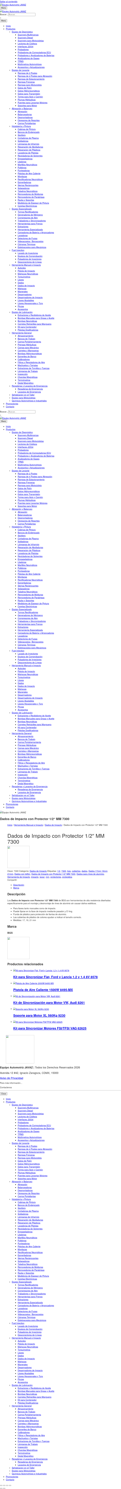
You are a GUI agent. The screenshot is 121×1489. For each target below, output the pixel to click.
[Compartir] (7, 1485)
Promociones (12, 403)
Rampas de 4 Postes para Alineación (35, 76)
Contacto (10, 406)
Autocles (22, 267)
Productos (10, 28)
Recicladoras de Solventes (30, 155)
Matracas (22, 288)
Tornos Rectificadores (28, 211)
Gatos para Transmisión (29, 93)
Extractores (23, 226)
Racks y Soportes (26, 199)
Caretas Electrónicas (27, 205)
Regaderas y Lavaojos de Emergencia (30, 385)
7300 (63, 870)
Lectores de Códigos (27, 43)
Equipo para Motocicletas (23, 397)
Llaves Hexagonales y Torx (30, 303)
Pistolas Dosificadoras (28, 329)
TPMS (20, 61)
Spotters (22, 135)
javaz (42, 876)
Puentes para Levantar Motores (32, 102)
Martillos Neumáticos (27, 164)
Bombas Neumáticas (27, 320)
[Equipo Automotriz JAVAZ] (13, 10)
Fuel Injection (18, 250)
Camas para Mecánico (28, 347)
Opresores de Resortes (29, 120)
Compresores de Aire (28, 217)
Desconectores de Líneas (30, 261)
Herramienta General (22, 332)
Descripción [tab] (18, 884)
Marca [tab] (16, 887)
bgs (69, 870)
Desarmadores (25, 294)
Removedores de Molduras (30, 194)
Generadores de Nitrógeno (30, 214)
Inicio (8, 25)
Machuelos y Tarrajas (28, 365)
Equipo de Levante (20, 70)
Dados (21, 282)
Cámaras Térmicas (26, 244)
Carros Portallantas (27, 123)
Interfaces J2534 (25, 46)
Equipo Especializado (22, 208)
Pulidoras (22, 167)
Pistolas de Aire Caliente (29, 173)
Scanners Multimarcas (28, 34)
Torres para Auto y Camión (30, 96)
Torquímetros (24, 276)
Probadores (23, 49)
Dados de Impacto (26, 285)
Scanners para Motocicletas (31, 40)
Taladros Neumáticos (27, 191)
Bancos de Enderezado (29, 132)
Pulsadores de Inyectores (29, 259)
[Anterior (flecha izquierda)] (1, 1488)
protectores (55, 876)
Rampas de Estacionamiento (31, 78)
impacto (35, 876)
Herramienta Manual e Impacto (26, 264)
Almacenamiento (25, 335)
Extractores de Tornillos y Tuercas (33, 368)
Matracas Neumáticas (28, 273)
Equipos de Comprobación (30, 256)
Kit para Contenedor (27, 326)
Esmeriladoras (24, 182)
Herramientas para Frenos (30, 223)
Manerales (23, 291)
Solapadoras (24, 188)
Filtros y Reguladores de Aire (31, 362)
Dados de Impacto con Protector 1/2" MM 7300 (53, 873)
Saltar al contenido (8, 1)
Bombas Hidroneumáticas (30, 353)
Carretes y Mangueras (28, 350)
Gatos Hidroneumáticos (29, 90)
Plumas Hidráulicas (27, 99)
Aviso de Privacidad (11, 1078)
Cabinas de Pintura (27, 129)
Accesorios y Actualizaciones (31, 67)
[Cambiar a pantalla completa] (4, 1485)
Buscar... (4, 14)
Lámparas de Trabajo (28, 371)
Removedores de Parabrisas (31, 197)
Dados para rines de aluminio (90, 873)
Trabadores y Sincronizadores (32, 220)
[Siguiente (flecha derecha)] (4, 1488)
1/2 (58, 870)
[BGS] (18, 856)
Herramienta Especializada (30, 229)
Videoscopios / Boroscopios (30, 241)
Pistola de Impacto (26, 270)
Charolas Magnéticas (27, 377)
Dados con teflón (22, 873)
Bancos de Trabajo (26, 338)
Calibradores (24, 359)
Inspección (23, 374)
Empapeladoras (25, 158)
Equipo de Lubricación (22, 312)
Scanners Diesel (25, 37)
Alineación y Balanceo (22, 108)
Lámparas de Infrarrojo (28, 143)
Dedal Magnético (25, 382)
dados (84, 870)
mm (47, 876)
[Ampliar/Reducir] (1, 1485)
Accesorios (23, 309)
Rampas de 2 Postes (27, 73)
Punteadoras (24, 170)
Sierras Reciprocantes (28, 185)
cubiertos (76, 870)
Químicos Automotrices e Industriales (29, 400)
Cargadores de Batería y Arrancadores (36, 232)
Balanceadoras (25, 114)
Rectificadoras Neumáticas (30, 179)
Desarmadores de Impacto (30, 297)
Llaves (21, 279)
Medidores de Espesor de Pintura (33, 202)
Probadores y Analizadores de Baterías (36, 55)
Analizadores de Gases (28, 58)
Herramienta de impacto (18, 876)
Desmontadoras (25, 117)
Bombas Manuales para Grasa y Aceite (36, 318)
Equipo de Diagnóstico (22, 31)
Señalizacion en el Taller (23, 394)
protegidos (67, 876)
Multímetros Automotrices (30, 64)
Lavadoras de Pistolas (28, 152)
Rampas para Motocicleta (30, 84)
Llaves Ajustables (26, 300)
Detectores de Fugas (27, 238)
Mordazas (22, 176)
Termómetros (24, 380)
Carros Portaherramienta (29, 341)
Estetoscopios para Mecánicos (32, 247)
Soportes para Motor (27, 105)
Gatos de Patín (25, 87)
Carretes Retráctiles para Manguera (34, 323)
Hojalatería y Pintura (21, 126)
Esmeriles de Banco (27, 356)
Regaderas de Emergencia (30, 388)
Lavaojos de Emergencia (29, 391)
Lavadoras (23, 235)
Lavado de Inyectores (28, 253)
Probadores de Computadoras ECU (34, 52)
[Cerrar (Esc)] (10, 1485)
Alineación (22, 111)
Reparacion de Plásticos (29, 149)
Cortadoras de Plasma (28, 138)
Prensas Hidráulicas (27, 344)
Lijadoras (22, 161)
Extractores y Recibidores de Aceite (34, 315)
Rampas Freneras (26, 81)
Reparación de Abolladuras (30, 146)
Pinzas (21, 306)
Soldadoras (23, 140)
